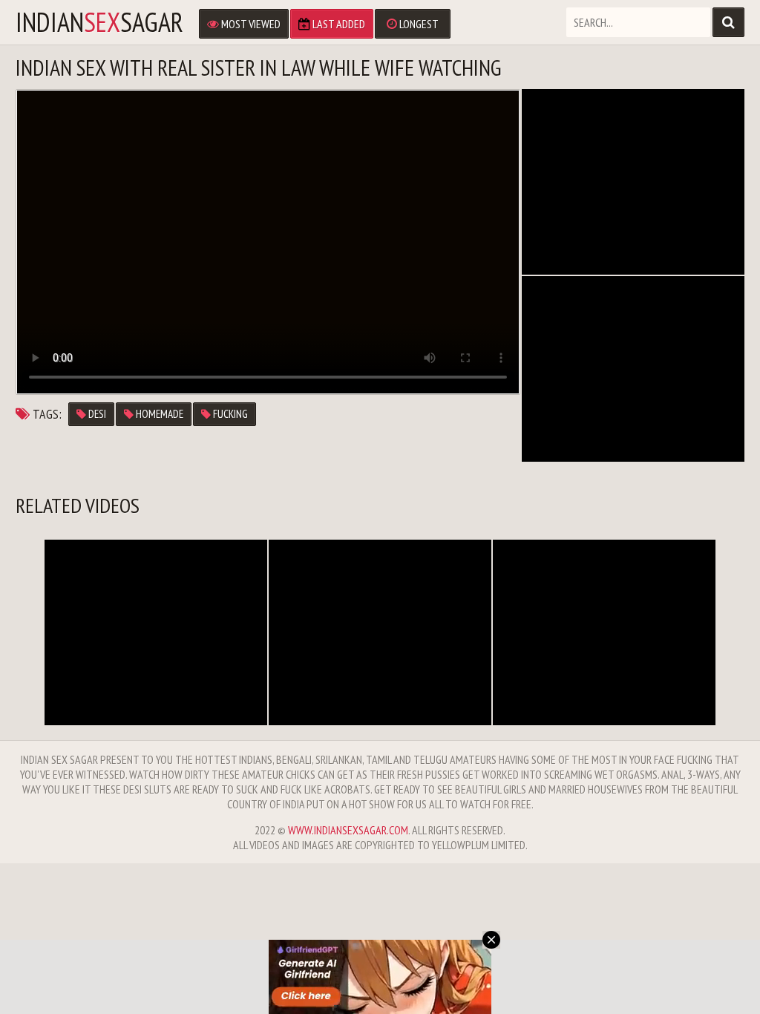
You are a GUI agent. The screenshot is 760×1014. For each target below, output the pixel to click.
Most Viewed (250, 23)
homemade (158, 414)
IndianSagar (99, 22)
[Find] (728, 22)
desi (96, 414)
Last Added (337, 23)
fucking (229, 414)
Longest (418, 23)
